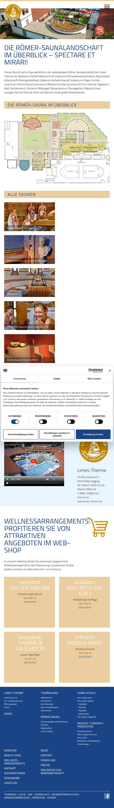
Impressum (38, 797)
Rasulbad (82, 710)
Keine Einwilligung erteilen (21, 434)
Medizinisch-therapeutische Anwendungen (88, 742)
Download (48, 760)
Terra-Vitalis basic (84, 697)
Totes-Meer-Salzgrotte (86, 716)
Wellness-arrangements (14, 762)
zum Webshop (53, 569)
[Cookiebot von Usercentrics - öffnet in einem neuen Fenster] (90, 370)
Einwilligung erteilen (93, 434)
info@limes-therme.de (88, 495)
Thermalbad (49, 693)
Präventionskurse (84, 731)
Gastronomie (46, 710)
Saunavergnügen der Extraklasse (54, 721)
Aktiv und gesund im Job (87, 734)
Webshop (10, 751)
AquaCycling (84, 713)
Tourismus (10, 794)
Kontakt (46, 755)
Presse (45, 765)
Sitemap (51, 797)
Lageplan (10, 783)
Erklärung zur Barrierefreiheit (52, 771)
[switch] (43, 421)
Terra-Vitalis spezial (85, 700)
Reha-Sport (82, 737)
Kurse (8, 714)
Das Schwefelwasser (49, 707)
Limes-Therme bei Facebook (107, 796)
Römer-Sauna (50, 717)
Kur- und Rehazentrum (13, 700)
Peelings (82, 707)
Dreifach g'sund (10, 697)
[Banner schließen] (110, 370)
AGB (30, 794)
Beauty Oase (12, 755)
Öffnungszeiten (10, 704)
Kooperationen (14, 773)
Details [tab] (57, 378)
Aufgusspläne (46, 728)
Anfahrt (10, 768)
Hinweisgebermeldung (17, 797)
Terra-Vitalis (86, 693)
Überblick (44, 724)
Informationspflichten (65, 794)
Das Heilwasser (47, 704)
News (44, 751)
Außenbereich (46, 697)
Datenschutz (41, 794)
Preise (6, 707)
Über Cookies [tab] (94, 378)
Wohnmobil (12, 778)
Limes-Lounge (47, 731)
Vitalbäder (83, 704)
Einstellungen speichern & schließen (57, 434)
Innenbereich (46, 700)
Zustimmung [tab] (20, 378)
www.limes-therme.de (89, 501)
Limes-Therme (13, 693)
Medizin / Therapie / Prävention (90, 725)
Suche (22, 794)
